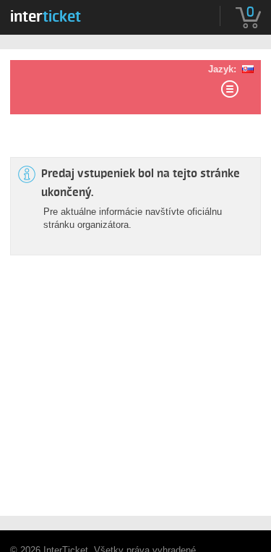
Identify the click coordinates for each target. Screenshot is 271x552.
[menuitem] (45, 13)
